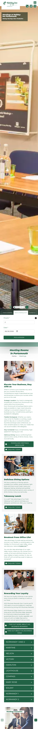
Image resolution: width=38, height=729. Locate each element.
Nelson (10, 653)
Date (6, 327)
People (7, 318)
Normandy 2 (12, 699)
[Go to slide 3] (19, 307)
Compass (10, 676)
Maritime (10, 648)
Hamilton (11, 665)
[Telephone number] (27, 6)
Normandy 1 (12, 694)
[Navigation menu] (35, 2)
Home (14, 356)
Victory (10, 659)
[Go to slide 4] (21, 307)
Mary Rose (11, 682)
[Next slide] (27, 307)
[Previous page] (2, 720)
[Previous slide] (11, 307)
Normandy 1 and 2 (15, 642)
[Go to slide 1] (14, 307)
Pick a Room (19, 337)
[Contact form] (31, 6)
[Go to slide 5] (23, 307)
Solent (9, 688)
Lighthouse (12, 671)
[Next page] (35, 720)
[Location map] (35, 6)
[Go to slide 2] (16, 307)
